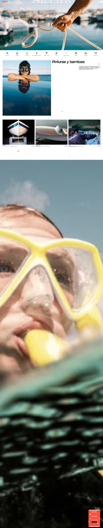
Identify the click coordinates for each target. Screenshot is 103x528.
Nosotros (59, 1)
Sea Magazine (64, 1)
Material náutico (48, 1)
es (99, 1)
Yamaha (43, 1)
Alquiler (40, 1)
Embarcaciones (36, 1)
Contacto (68, 1)
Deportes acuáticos (54, 1)
